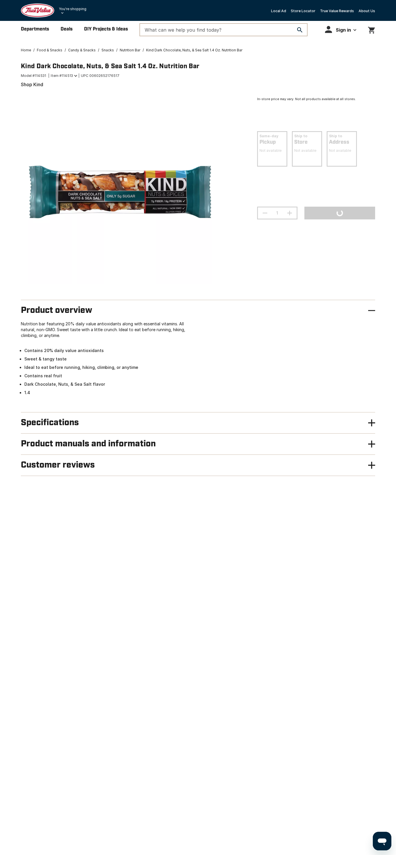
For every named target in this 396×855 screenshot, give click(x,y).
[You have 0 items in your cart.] (371, 29)
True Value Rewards (337, 11)
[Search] (299, 30)
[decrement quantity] (265, 213)
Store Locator (303, 11)
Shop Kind (32, 84)
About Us (367, 11)
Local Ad (278, 11)
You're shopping (72, 9)
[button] (340, 29)
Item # (62, 75)
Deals (66, 29)
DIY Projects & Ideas (106, 29)
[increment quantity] (289, 213)
